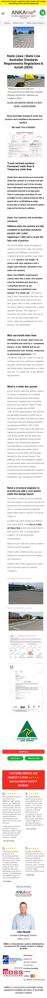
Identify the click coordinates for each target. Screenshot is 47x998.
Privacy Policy (28, 965)
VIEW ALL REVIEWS (23, 887)
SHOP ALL (15, 758)
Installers (34, 758)
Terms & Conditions (30, 962)
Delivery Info (28, 959)
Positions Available (31, 968)
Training (27, 971)
